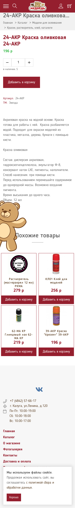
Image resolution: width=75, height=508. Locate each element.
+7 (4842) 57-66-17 (23, 401)
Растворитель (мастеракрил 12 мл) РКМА (19, 283)
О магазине (11, 443)
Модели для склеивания (47, 22)
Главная (8, 22)
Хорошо (14, 497)
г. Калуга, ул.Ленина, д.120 (29, 406)
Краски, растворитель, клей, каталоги (29, 27)
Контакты (10, 455)
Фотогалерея (12, 449)
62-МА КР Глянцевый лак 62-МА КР (19, 335)
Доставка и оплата (17, 461)
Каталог (22, 22)
